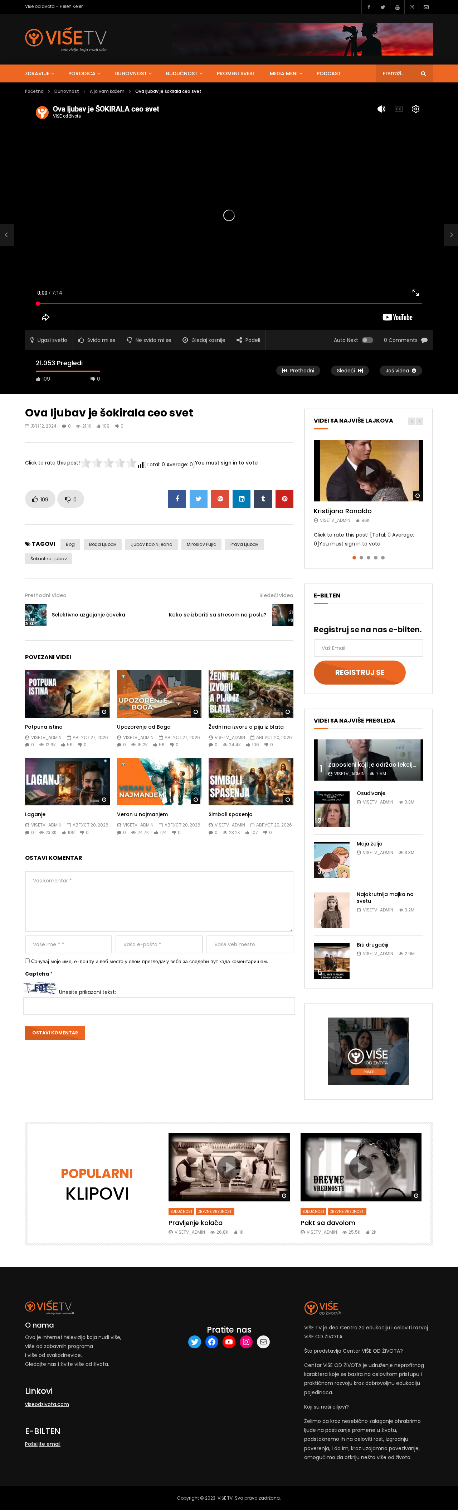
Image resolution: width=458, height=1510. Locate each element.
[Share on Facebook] (177, 499)
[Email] (426, 7)
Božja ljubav (102, 544)
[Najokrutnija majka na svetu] (332, 910)
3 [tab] (368, 557)
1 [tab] (354, 557)
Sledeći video (276, 595)
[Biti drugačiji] (332, 961)
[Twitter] (383, 7)
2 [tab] (361, 557)
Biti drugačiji (372, 944)
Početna (34, 91)
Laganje (35, 814)
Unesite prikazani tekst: (87, 992)
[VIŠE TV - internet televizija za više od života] (66, 39)
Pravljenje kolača (196, 1222)
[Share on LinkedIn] (241, 499)
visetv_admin (46, 737)
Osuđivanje (371, 793)
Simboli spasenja (231, 814)
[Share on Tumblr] (263, 499)
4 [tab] (375, 557)
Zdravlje (37, 73)
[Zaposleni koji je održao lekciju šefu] (368, 760)
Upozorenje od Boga (144, 726)
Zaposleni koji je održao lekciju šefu (379, 765)
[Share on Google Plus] (220, 499)
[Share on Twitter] (199, 499)
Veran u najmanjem (142, 814)
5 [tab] (383, 557)
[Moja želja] (332, 860)
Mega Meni (284, 73)
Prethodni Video (46, 595)
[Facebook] (368, 7)
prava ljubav (244, 544)
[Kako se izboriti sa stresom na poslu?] (282, 615)
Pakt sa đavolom (328, 1222)
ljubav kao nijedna (151, 544)
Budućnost (182, 73)
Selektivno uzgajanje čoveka (88, 614)
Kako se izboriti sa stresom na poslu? (218, 614)
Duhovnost (130, 73)
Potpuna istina (44, 726)
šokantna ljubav (48, 559)
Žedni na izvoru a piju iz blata (246, 726)
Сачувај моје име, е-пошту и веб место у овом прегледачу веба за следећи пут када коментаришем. (149, 961)
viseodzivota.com (47, 1404)
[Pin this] (284, 499)
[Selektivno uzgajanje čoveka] (7, 235)
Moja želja (370, 843)
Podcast (329, 73)
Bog (70, 544)
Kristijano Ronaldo (343, 510)
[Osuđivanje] (332, 809)
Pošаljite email (42, 1444)
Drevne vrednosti (215, 1211)
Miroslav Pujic (201, 544)
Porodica (82, 73)
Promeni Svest (236, 73)
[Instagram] (411, 7)
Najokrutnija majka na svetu (385, 898)
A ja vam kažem (107, 91)
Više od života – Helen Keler (54, 6)
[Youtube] (397, 7)
